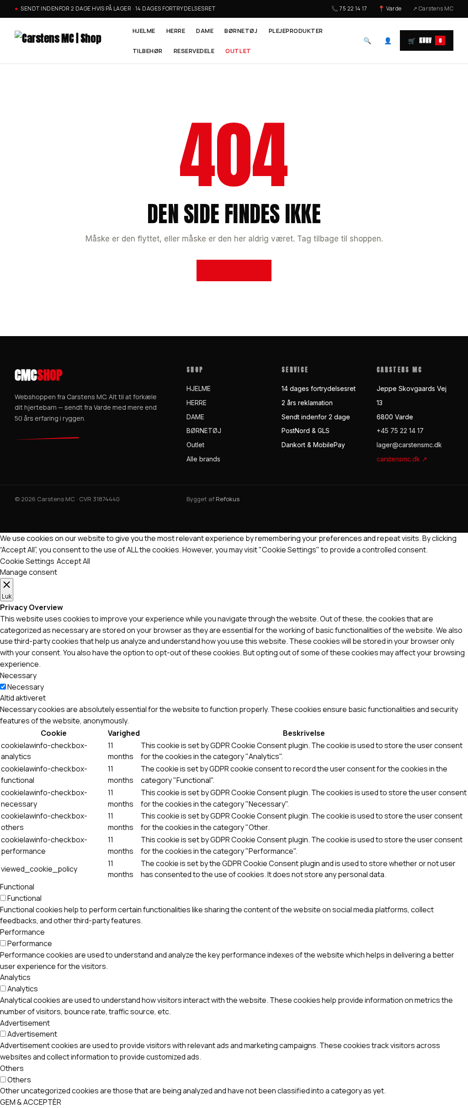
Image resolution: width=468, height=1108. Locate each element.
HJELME (144, 31)
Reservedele (194, 51)
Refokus (227, 499)
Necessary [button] (18, 675)
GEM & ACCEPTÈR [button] (30, 1102)
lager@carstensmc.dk (409, 445)
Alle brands (203, 459)
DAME (204, 31)
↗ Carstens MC (433, 8)
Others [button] (12, 1068)
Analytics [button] (15, 977)
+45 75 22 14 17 (400, 430)
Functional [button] (17, 887)
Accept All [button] (73, 561)
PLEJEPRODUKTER (296, 31)
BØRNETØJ (240, 31)
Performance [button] (22, 932)
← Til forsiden (233, 270)
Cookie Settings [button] (27, 561)
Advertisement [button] (25, 1023)
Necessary (25, 687)
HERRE (176, 31)
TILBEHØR (148, 51)
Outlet (238, 51)
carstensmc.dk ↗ (402, 459)
